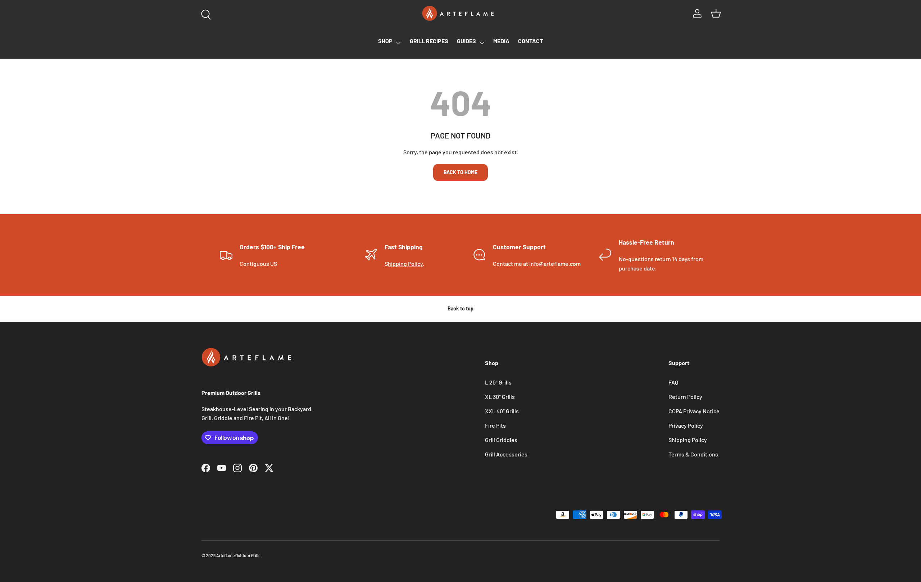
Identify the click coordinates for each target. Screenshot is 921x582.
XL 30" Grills (500, 396)
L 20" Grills (498, 382)
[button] (716, 13)
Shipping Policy (687, 439)
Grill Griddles (501, 439)
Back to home (460, 172)
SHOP (385, 40)
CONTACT (530, 40)
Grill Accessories (506, 454)
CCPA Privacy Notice (694, 411)
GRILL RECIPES (429, 40)
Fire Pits (495, 425)
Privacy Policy (685, 425)
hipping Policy (405, 263)
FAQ (673, 382)
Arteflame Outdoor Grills (238, 555)
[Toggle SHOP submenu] (398, 42)
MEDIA (501, 40)
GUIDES (466, 40)
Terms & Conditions (693, 454)
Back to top (460, 308)
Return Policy (685, 396)
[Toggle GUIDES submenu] (481, 42)
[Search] (204, 13)
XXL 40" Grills (502, 411)
